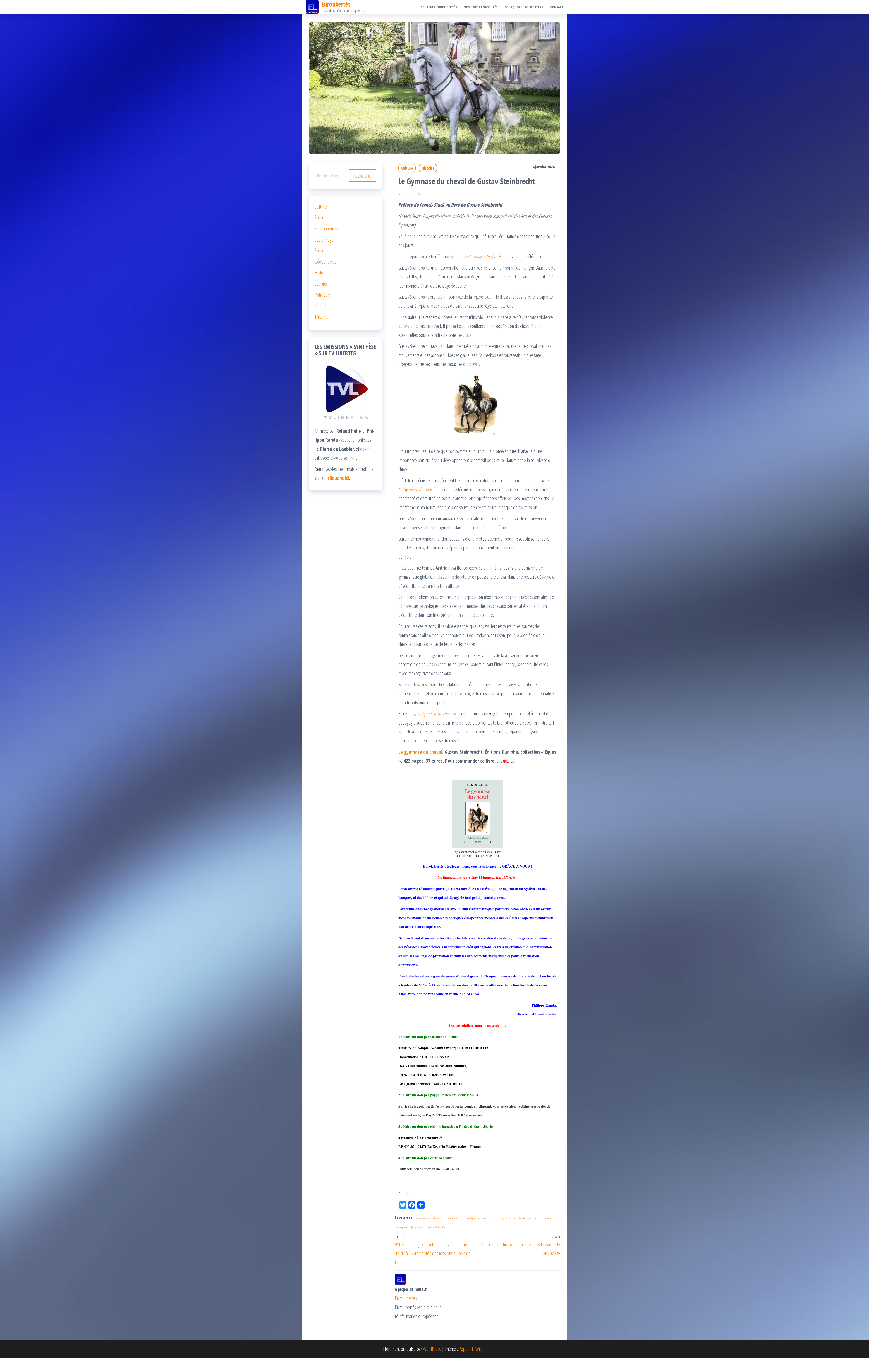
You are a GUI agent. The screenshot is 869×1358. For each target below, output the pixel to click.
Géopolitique (326, 261)
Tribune (321, 316)
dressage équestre (469, 1218)
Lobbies (321, 283)
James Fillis (417, 1227)
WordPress (432, 1348)
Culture (407, 168)
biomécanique (422, 1218)
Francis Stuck (489, 1218)
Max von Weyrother (435, 1227)
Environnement (327, 228)
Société (321, 305)
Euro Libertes (411, 194)
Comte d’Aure (449, 1218)
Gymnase (546, 1218)
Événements (324, 250)
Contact (556, 7)
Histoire (428, 168)
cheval (436, 1218)
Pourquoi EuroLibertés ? (523, 7)
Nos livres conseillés (481, 7)
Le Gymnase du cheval (482, 256)
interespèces (401, 1227)
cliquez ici (505, 760)
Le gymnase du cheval (420, 751)
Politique (322, 294)
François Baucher (507, 1218)
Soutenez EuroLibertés (439, 7)
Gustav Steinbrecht (529, 1218)
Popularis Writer (472, 1348)
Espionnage (324, 239)
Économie (323, 217)
